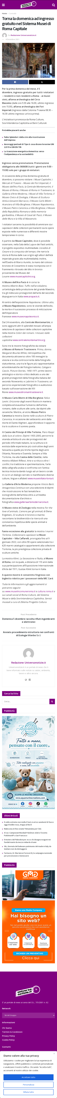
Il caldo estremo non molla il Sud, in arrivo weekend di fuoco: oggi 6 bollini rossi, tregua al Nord (29, 823)
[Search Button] (53, 4)
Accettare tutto (28, 1077)
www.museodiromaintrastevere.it (26, 392)
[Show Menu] (3, 4)
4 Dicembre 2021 (12, 39)
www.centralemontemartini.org (29, 340)
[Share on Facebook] (15, 82)
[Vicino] (54, 1053)
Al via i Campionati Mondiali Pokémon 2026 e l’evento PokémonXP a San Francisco (25, 834)
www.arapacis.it (31, 296)
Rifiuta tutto (28, 1092)
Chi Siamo (7, 1028)
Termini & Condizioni (12, 1032)
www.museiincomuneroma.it (20, 591)
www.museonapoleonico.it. (25, 316)
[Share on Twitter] (42, 82)
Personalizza (28, 1084)
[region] (28, 1074)
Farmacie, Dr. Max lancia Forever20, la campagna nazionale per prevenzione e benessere (28, 854)
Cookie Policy (8, 1040)
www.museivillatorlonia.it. (41, 478)
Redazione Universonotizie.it (23, 35)
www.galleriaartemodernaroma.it (31, 502)
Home (4, 13)
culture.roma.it (45, 591)
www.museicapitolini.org (22, 276)
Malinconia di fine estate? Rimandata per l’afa (22, 829)
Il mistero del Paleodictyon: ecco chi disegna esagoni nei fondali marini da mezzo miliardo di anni (27, 841)
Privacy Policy (8, 1036)
